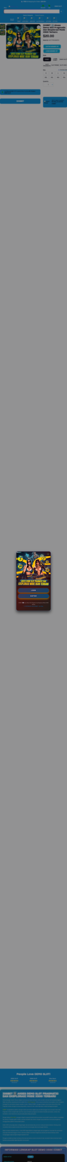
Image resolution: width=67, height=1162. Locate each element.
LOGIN (33, 590)
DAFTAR (33, 596)
